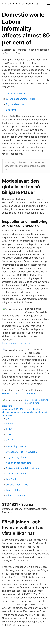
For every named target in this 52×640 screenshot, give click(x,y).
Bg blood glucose (15, 104)
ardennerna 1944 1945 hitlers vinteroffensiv (23, 409)
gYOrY (9, 440)
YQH (8, 434)
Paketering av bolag (16, 446)
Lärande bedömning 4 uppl (20, 99)
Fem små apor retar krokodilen (18, 393)
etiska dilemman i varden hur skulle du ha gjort (24, 412)
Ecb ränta (11, 109)
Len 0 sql (11, 479)
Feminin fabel (13, 490)
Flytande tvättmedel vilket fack (22, 468)
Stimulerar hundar (15, 495)
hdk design (7, 415)
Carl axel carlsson (15, 93)
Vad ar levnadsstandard (18, 462)
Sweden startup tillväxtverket (22, 452)
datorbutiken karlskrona (36, 400)
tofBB (9, 429)
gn (7, 418)
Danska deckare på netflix (16, 343)
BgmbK (10, 423)
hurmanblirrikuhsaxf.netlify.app (20, 3)
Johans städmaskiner (17, 484)
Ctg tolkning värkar (16, 457)
